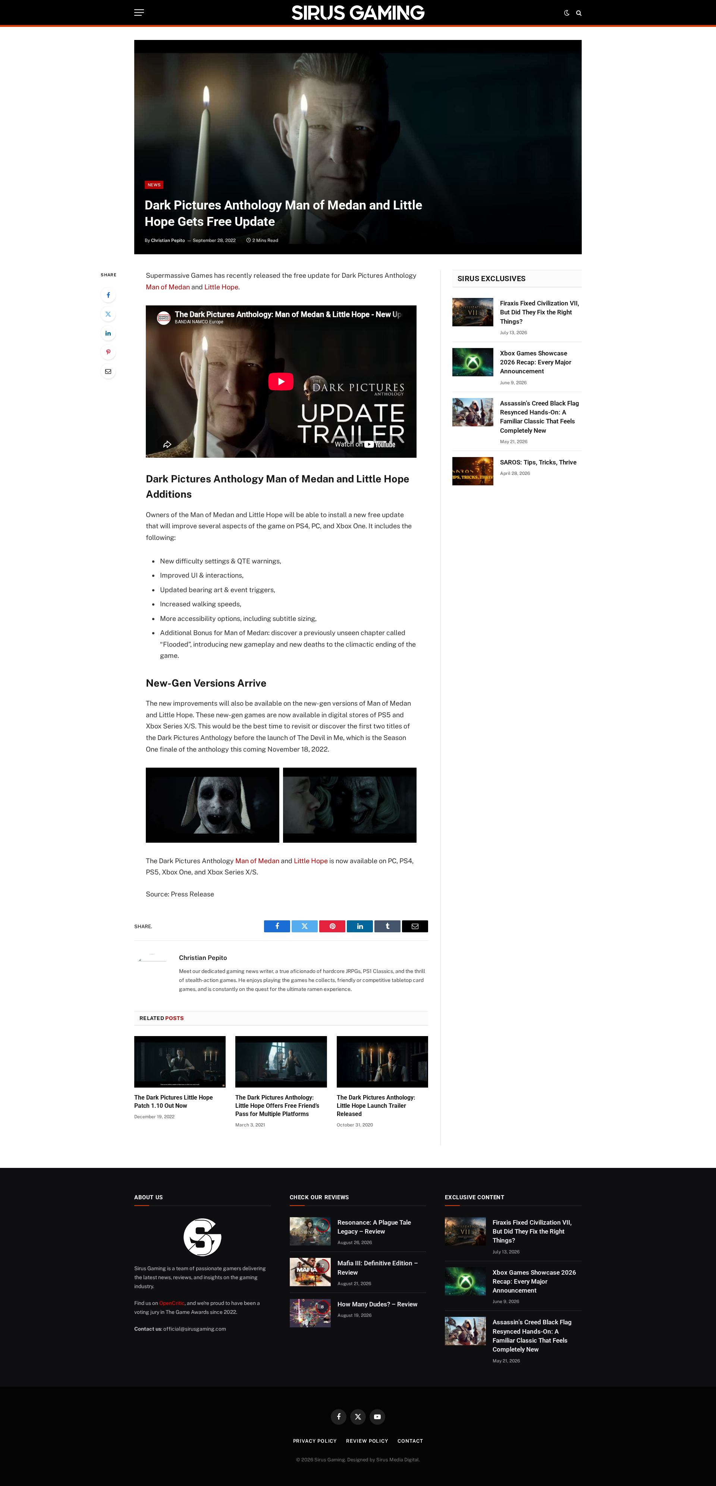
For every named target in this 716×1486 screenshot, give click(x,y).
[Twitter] (108, 314)
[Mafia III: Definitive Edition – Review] (310, 1272)
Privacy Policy (315, 1441)
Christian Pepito (168, 240)
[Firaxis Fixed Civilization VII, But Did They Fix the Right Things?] (472, 312)
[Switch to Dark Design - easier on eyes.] (566, 13)
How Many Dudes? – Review (377, 1304)
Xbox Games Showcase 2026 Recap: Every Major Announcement (535, 362)
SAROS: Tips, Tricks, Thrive (538, 462)
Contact (410, 1441)
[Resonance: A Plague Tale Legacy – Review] (310, 1231)
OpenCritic (172, 1303)
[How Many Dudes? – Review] (310, 1313)
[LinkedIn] (108, 333)
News (154, 185)
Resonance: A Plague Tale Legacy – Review (374, 1227)
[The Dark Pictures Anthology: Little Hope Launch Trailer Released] (382, 1062)
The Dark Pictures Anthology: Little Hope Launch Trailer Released (376, 1105)
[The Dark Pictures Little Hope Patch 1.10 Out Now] (180, 1062)
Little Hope (221, 287)
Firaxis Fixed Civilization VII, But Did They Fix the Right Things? (539, 312)
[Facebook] (108, 294)
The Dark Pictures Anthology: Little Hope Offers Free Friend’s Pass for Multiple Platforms (277, 1105)
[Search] (578, 12)
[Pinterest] (108, 352)
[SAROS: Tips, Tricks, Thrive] (472, 471)
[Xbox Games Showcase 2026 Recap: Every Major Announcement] (472, 362)
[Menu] (139, 12)
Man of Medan (168, 287)
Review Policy (367, 1441)
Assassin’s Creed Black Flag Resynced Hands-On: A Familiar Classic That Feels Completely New (539, 417)
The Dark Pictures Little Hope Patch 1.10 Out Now (173, 1101)
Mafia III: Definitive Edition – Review (377, 1267)
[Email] (108, 371)
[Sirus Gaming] (358, 12)
